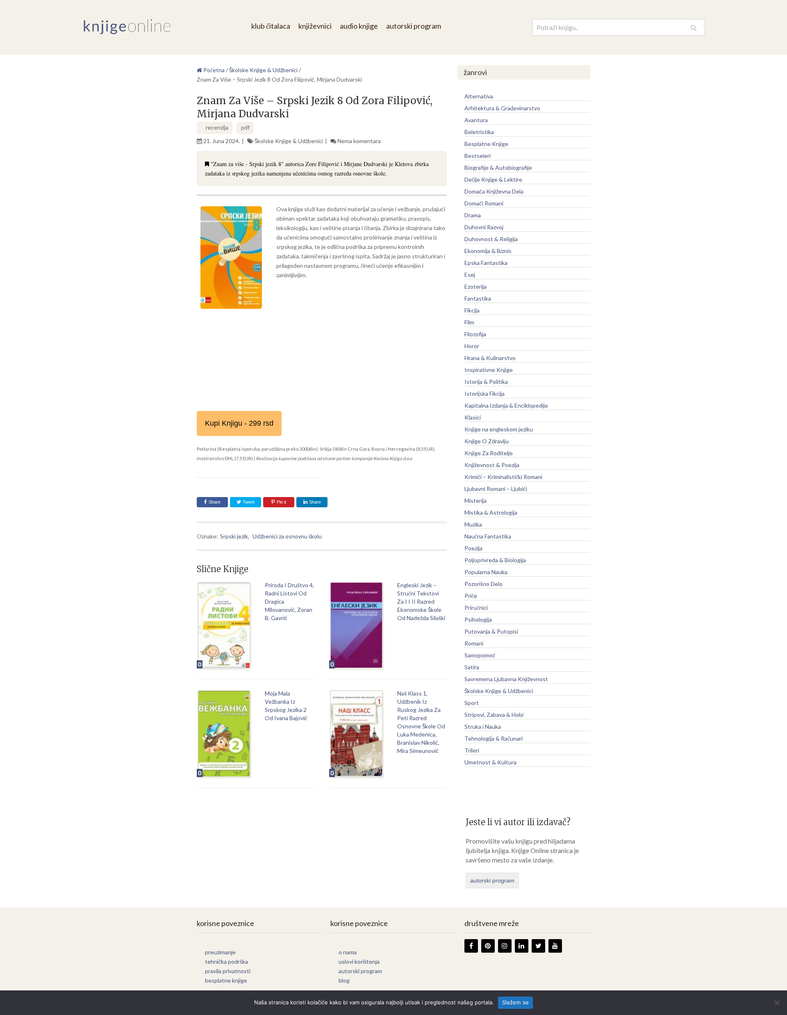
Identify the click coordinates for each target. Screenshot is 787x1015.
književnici (315, 25)
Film (469, 322)
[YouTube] (555, 946)
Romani (473, 643)
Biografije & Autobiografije (498, 167)
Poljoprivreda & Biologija (495, 560)
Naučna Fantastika (487, 536)
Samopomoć (480, 655)
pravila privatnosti (227, 970)
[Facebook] (471, 946)
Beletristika (479, 131)
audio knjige (359, 25)
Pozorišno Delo (483, 583)
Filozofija (475, 334)
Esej (469, 274)
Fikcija (472, 310)
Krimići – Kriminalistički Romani (503, 476)
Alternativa (478, 96)
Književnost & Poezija (491, 464)
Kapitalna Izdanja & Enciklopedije (506, 405)
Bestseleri (477, 155)
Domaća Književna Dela (493, 191)
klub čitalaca (270, 25)
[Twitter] (538, 946)
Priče (470, 595)
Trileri (471, 750)
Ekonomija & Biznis (488, 250)
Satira (471, 667)
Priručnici (476, 607)
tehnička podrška (226, 961)
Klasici (472, 417)
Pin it (281, 502)
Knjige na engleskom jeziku (498, 429)
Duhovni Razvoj (483, 227)
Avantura (476, 119)
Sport (471, 702)
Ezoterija (475, 286)
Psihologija (478, 619)
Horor (471, 345)
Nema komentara (359, 140)
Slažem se (515, 1002)
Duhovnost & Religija (491, 238)
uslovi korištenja (359, 961)
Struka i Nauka (482, 726)
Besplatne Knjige (486, 143)
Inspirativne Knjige (488, 369)
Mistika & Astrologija (490, 512)
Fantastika (477, 298)
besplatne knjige (226, 980)
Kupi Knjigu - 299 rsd (239, 423)
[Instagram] (505, 946)
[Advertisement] (322, 373)
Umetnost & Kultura (490, 762)
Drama (472, 215)
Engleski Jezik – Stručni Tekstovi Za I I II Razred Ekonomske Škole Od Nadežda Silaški (421, 601)
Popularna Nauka (485, 571)
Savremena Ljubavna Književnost (506, 678)
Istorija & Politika (486, 381)
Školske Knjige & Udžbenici (289, 140)
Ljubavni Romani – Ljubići (495, 488)
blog (344, 980)
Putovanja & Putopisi (491, 631)
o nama (348, 952)
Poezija (473, 548)
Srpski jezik (234, 536)
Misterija (475, 500)
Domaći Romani (483, 203)
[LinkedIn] (521, 946)
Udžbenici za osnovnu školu (287, 536)
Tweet (248, 502)
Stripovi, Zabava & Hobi (493, 714)
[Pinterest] (488, 946)
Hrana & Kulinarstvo (490, 357)
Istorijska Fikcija (484, 393)
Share (215, 502)
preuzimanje (220, 952)
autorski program (413, 25)
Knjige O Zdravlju (486, 441)
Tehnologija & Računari (493, 738)
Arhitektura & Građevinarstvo (502, 108)
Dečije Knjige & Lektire (493, 179)
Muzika (473, 524)
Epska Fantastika (485, 262)
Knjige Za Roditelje (488, 452)
